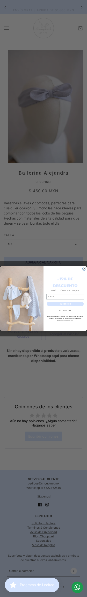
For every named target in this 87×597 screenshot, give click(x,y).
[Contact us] (77, 587)
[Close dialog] (84, 268)
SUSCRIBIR (65, 303)
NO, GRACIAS (65, 310)
